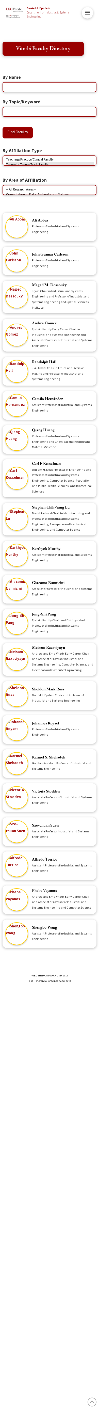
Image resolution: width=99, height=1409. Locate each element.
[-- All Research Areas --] (50, 189)
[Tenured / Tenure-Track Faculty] (50, 164)
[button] (87, 13)
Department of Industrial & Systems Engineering (47, 12)
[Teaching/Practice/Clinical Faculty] (50, 159)
